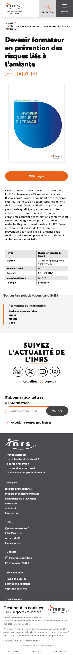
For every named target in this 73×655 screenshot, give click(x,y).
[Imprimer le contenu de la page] (27, 73)
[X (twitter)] (30, 371)
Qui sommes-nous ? (17, 528)
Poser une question (20, 558)
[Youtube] (43, 371)
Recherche (48, 12)
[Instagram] (55, 371)
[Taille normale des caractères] (34, 74)
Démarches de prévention (20, 498)
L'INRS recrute (14, 533)
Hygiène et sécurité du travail (49, 254)
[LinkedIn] (18, 371)
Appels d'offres (14, 538)
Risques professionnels (19, 489)
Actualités (11, 508)
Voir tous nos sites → (17, 588)
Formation (43, 282)
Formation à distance (17, 583)
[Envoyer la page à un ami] (20, 73)
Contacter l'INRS (19, 563)
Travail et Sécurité (15, 579)
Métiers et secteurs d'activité (22, 493)
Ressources (11, 513)
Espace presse (13, 543)
